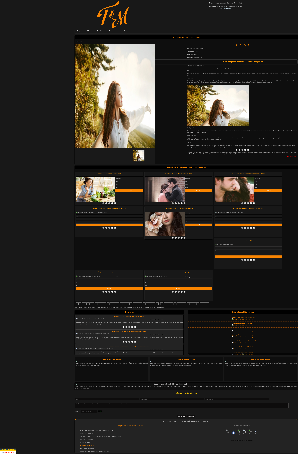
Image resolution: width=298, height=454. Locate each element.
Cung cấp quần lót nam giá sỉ (271, 152)
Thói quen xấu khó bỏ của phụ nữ (201, 153)
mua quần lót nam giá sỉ (281, 145)
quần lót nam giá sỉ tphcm (220, 73)
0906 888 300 (9, 453)
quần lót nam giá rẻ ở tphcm (253, 68)
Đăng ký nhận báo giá (8, 450)
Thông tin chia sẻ (86, 307)
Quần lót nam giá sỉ (259, 152)
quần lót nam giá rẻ (222, 153)
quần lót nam (213, 153)
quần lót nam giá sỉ (232, 153)
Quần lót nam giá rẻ (284, 152)
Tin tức (190, 153)
